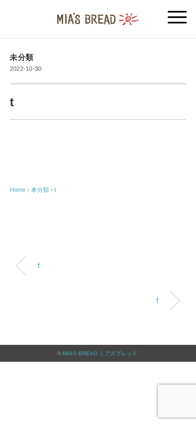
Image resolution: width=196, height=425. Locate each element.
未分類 (22, 57)
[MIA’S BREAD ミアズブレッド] (98, 13)
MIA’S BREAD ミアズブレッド (100, 353)
